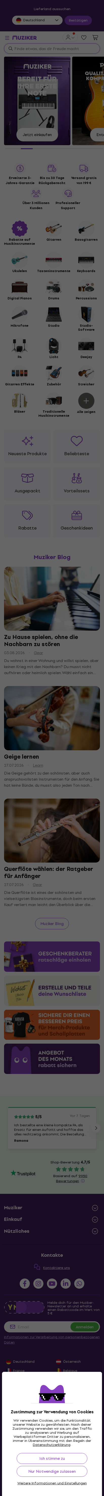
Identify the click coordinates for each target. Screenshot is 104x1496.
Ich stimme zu (52, 1458)
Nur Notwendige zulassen (52, 1471)
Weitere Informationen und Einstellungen (52, 1483)
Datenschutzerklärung (51, 1444)
